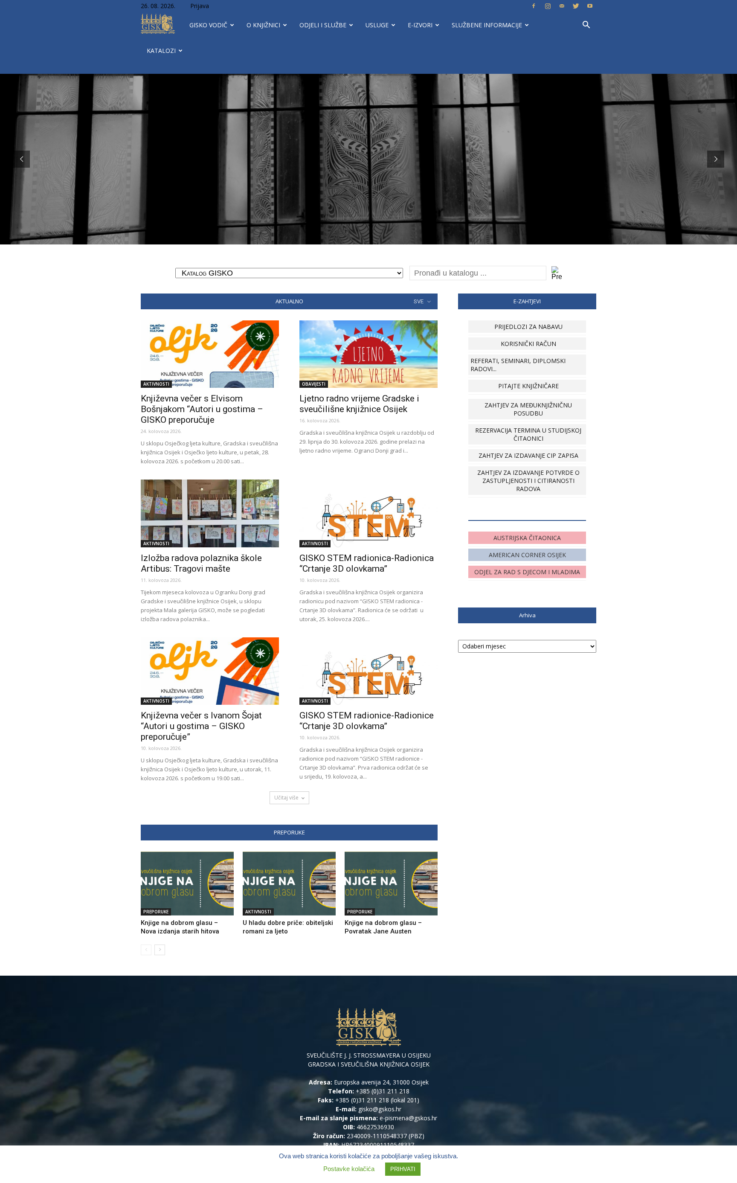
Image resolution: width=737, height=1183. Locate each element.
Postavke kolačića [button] (348, 1168)
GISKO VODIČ (208, 25)
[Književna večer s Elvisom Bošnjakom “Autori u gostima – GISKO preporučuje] (210, 354)
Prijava (199, 6)
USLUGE (377, 25)
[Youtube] (589, 6)
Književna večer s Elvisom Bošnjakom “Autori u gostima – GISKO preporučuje (202, 409)
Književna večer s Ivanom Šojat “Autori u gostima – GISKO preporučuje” (201, 726)
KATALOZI (161, 51)
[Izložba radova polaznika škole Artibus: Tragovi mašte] (210, 513)
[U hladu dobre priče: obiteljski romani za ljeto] (289, 884)
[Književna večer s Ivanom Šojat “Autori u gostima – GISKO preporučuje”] (210, 671)
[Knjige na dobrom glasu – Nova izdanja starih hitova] (187, 884)
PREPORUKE (155, 912)
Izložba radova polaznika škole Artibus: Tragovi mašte (201, 563)
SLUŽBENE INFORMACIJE (487, 25)
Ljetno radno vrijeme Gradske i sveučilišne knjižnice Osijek (359, 403)
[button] (586, 26)
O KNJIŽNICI (263, 25)
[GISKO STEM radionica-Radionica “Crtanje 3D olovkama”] (368, 513)
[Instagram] (547, 6)
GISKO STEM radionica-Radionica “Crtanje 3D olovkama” (366, 563)
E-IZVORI (420, 25)
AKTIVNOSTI (156, 384)
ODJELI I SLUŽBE (322, 25)
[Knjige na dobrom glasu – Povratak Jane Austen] (391, 884)
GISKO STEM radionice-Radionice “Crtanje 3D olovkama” (366, 720)
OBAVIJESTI (313, 384)
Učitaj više (286, 797)
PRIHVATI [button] (402, 1169)
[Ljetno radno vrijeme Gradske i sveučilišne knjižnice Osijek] (368, 354)
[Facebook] (533, 6)
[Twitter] (575, 6)
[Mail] (561, 6)
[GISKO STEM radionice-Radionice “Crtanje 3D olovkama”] (368, 671)
